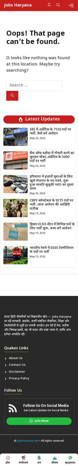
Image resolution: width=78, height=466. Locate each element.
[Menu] (71, 5)
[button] (58, 5)
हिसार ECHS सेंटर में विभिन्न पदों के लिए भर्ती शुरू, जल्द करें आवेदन (52, 226)
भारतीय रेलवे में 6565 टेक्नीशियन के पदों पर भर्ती (52, 250)
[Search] (12, 96)
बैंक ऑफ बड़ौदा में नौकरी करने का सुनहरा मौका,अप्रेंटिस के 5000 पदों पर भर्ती (52, 157)
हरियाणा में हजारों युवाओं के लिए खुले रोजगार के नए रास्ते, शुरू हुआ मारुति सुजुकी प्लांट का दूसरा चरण (52, 183)
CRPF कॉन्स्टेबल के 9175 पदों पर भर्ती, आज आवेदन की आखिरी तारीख (51, 205)
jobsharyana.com (27, 441)
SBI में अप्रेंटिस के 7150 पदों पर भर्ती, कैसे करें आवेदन (50, 132)
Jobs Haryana (18, 5)
